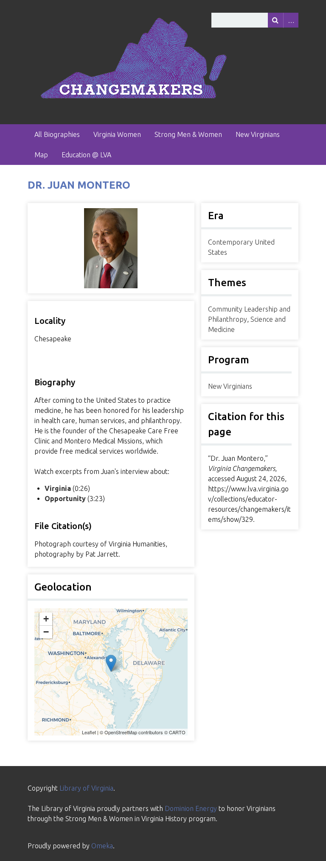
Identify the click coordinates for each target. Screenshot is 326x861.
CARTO (177, 732)
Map (41, 155)
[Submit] (275, 20)
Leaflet (89, 732)
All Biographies (57, 134)
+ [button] (46, 618)
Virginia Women (117, 134)
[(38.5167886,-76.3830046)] (111, 663)
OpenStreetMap (120, 732)
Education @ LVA (86, 155)
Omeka (102, 846)
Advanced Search (290, 20)
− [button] (46, 632)
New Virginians (258, 134)
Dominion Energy (191, 808)
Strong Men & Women (188, 134)
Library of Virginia (86, 788)
